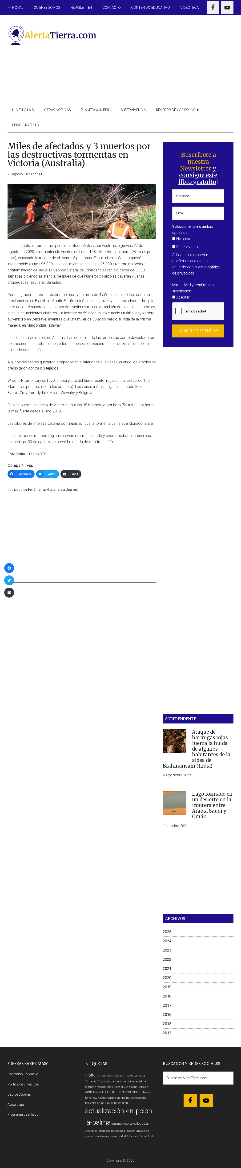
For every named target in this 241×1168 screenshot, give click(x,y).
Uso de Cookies (19, 1094)
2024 (167, 941)
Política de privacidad (23, 1084)
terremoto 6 (99, 1092)
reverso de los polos (136, 1123)
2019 (167, 987)
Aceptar (182, 297)
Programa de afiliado (23, 1114)
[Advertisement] (170, 58)
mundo (130, 1097)
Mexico (147, 1092)
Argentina (91, 1130)
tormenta (139, 1075)
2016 (167, 1014)
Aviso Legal (16, 1104)
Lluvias (109, 1103)
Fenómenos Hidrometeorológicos (53, 489)
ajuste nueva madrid (127, 1092)
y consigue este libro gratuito (197, 175)
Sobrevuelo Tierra (136, 1136)
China (100, 1103)
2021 (167, 968)
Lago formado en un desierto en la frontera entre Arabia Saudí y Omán (212, 805)
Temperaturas (104, 1075)
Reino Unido (113, 1087)
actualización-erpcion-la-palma (126, 1081)
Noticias (182, 239)
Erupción (143, 1087)
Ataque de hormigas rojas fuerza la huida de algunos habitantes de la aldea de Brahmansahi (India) (196, 749)
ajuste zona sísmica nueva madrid (105, 1136)
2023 (167, 950)
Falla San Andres (123, 1075)
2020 (167, 978)
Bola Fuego (126, 1130)
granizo (121, 1097)
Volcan (101, 1087)
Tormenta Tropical (95, 1081)
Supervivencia (187, 247)
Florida (150, 1136)
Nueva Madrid (129, 1087)
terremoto (91, 1097)
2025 (167, 932)
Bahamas (117, 1123)
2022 (167, 959)
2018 (167, 996)
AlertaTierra (52, 35)
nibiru (90, 1074)
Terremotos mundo (108, 1130)
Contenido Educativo (23, 1074)
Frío (109, 1092)
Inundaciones (141, 1130)
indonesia (90, 1087)
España (111, 1097)
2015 (167, 1024)
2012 (167, 1033)
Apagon (102, 1097)
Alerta (88, 1092)
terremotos (121, 1103)
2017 (167, 1005)
